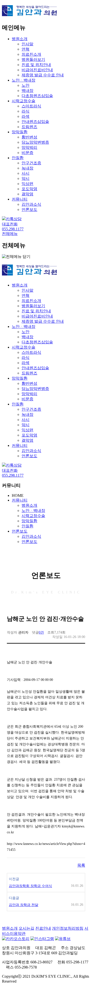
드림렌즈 (29, 127)
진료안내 (43, 928)
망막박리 (29, 147)
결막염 (27, 194)
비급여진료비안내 (37, 70)
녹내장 (27, 168)
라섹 (25, 116)
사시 (25, 173)
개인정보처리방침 (67, 928)
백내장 (27, 90)
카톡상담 (14, 219)
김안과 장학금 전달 (23, 905)
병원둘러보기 (33, 59)
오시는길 (26, 928)
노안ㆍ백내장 (23, 80)
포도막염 (29, 189)
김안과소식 (31, 204)
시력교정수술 (23, 101)
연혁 (25, 49)
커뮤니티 (19, 199)
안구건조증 (31, 163)
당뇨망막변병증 (35, 142)
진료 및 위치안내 (36, 65)
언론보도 (29, 209)
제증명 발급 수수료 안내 (43, 75)
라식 (25, 111)
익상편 (27, 184)
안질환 (18, 158)
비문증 (27, 153)
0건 (41, 632)
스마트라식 (31, 106)
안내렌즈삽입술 (35, 121)
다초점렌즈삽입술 (37, 96)
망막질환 (19, 132)
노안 (25, 85)
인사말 (27, 44)
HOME (18, 495)
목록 (81, 865)
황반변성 (29, 137)
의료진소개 (31, 54)
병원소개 (19, 39)
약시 (25, 178)
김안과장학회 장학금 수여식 (30, 886)
